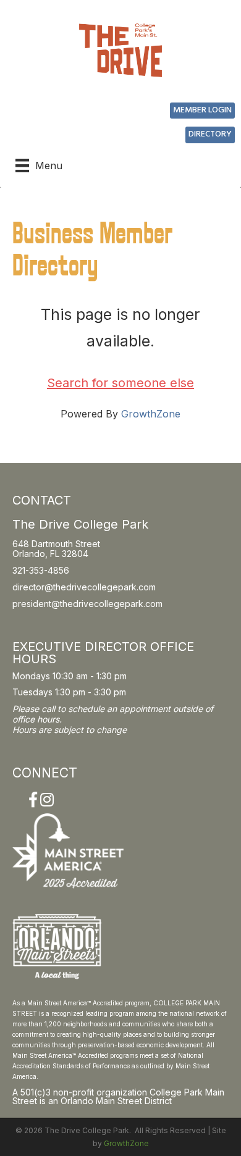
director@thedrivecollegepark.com (84, 587)
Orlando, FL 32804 (50, 553)
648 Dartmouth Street (56, 543)
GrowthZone (150, 414)
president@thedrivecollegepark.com (87, 603)
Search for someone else (120, 382)
